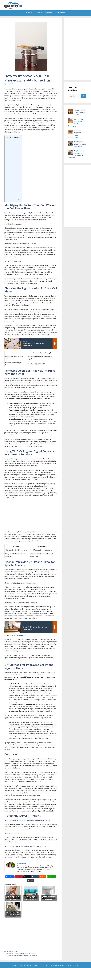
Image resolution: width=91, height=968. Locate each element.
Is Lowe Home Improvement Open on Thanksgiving (21, 955)
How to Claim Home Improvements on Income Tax (21, 953)
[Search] (83, 96)
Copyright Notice (34, 965)
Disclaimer (68, 965)
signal (32, 392)
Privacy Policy (45, 965)
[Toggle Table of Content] (18, 199)
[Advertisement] (55, 5)
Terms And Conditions (57, 965)
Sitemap (75, 965)
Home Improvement (12, 951)
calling (14, 459)
